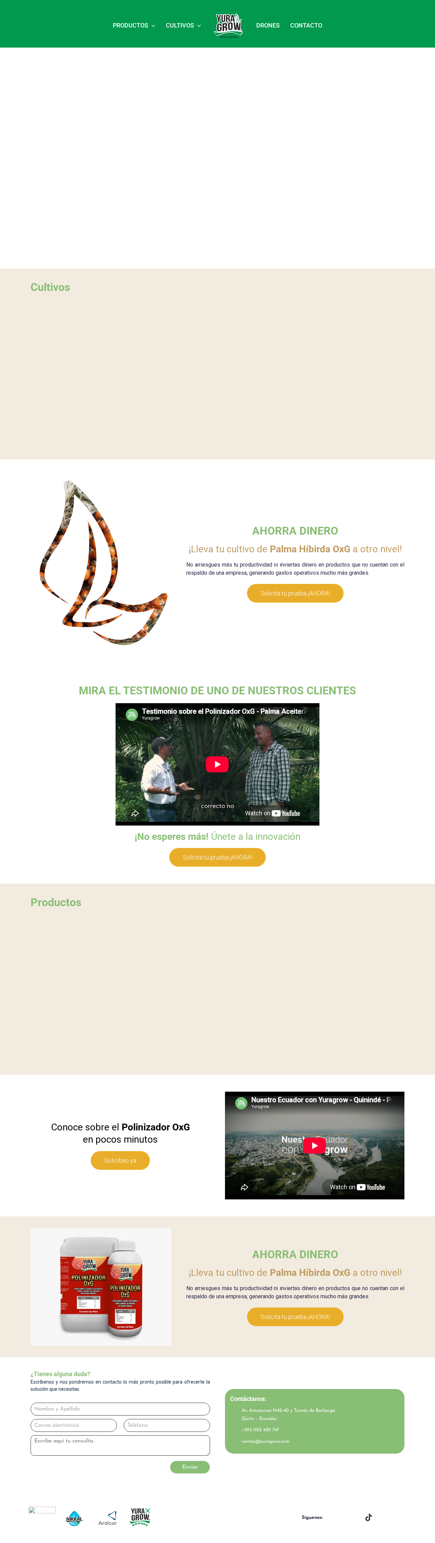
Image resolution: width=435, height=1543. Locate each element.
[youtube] (355, 1518)
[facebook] (330, 1518)
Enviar (190, 1467)
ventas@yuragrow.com (266, 1441)
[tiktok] (368, 1517)
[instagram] (343, 1518)
